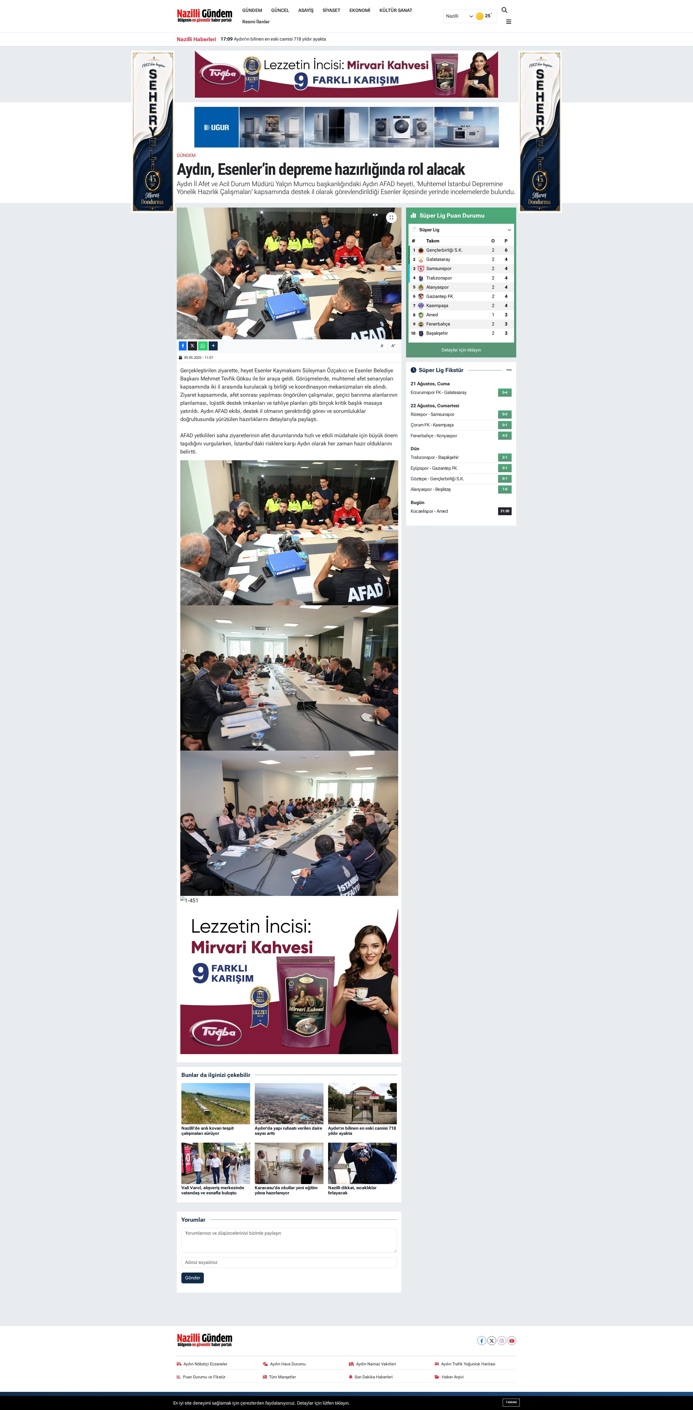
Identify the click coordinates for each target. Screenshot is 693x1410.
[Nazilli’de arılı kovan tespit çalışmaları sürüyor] (215, 1103)
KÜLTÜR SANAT (396, 10)
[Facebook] (481, 1340)
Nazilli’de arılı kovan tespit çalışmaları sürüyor (207, 1131)
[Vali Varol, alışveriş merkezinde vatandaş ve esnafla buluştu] (215, 1163)
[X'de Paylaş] (192, 345)
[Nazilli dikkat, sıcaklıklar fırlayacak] (362, 1163)
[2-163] (289, 823)
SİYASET (331, 10)
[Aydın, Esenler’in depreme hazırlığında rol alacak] (289, 273)
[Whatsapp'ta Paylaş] (203, 345)
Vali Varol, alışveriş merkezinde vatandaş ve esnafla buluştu (286, 39)
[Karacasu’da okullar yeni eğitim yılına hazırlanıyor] (289, 1163)
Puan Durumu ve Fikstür (204, 1377)
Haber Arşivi (453, 1377)
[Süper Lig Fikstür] (509, 370)
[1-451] (189, 900)
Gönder (192, 1277)
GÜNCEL (280, 10)
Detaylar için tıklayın (461, 350)
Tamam (511, 1402)
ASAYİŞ (305, 10)
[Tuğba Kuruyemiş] (346, 73)
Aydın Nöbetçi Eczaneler (205, 1364)
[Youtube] (511, 1340)
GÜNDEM (252, 10)
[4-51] (289, 532)
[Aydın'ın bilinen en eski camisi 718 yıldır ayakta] (362, 1103)
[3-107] (289, 677)
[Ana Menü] (506, 22)
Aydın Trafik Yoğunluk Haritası (468, 1364)
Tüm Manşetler (282, 1377)
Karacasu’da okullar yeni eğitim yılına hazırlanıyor (286, 1190)
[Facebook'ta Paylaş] (183, 345)
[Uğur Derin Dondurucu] (346, 126)
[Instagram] (501, 1340)
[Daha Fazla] (213, 345)
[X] (491, 1340)
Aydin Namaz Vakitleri (376, 1364)
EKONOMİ (359, 10)
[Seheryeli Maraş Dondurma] (153, 131)
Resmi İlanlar (256, 21)
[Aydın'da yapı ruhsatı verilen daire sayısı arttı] (289, 1103)
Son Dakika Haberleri (374, 1377)
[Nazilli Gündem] (207, 16)
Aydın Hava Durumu (288, 1364)
